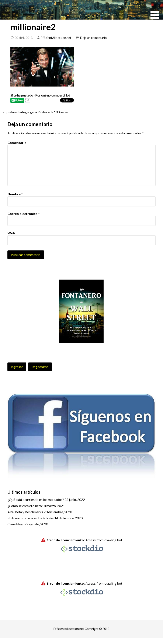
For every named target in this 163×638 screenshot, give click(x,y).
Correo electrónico (23, 214)
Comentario (17, 143)
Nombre (15, 194)
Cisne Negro (16, 524)
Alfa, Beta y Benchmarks (25, 512)
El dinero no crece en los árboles (30, 518)
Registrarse (40, 367)
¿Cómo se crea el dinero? (25, 506)
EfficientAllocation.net (56, 38)
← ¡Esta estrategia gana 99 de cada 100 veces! (36, 112)
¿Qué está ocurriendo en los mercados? (35, 499)
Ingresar (17, 367)
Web (11, 233)
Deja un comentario (93, 38)
